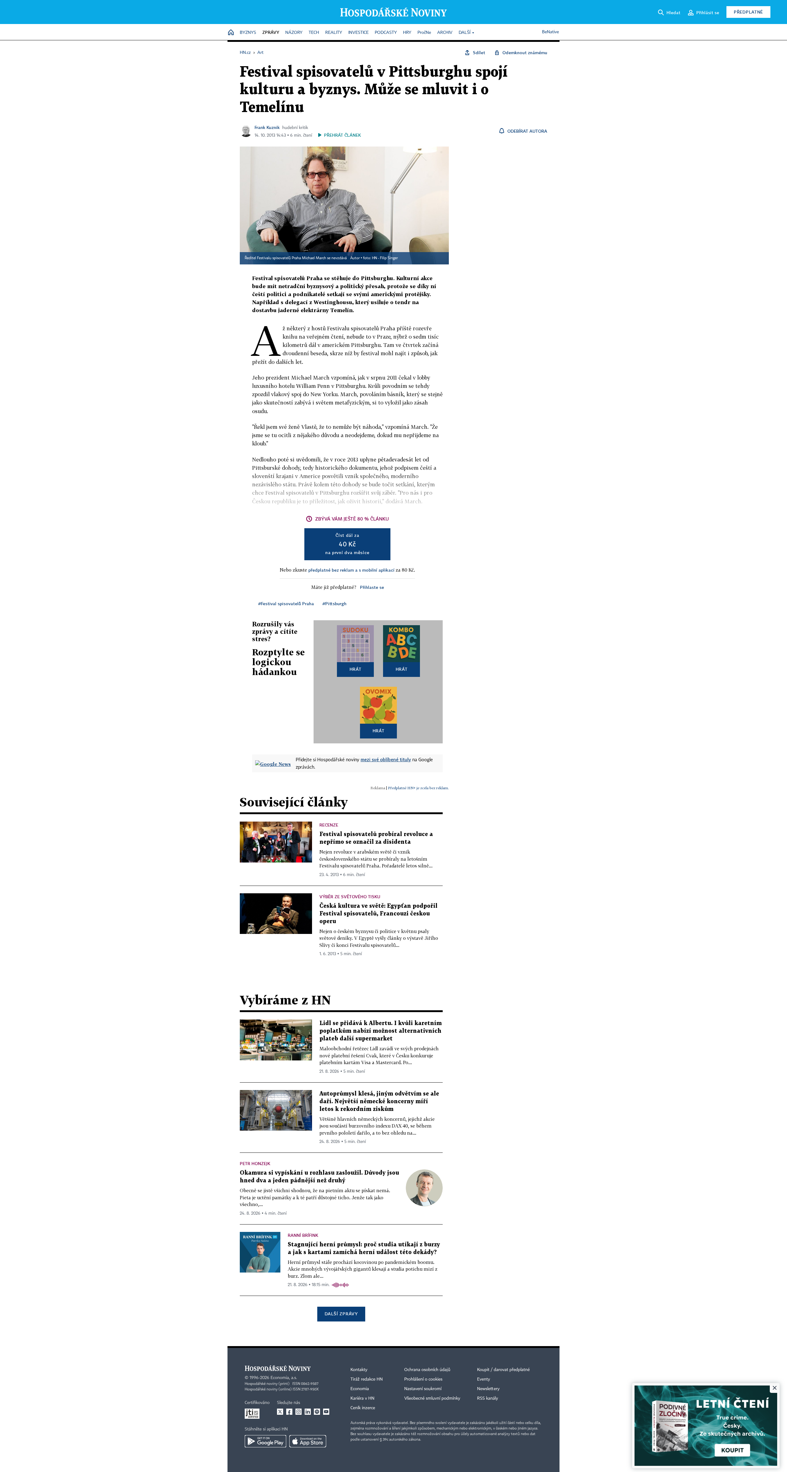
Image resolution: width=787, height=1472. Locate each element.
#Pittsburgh (334, 603)
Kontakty (358, 1370)
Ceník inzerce (362, 1408)
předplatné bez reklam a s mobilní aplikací (351, 570)
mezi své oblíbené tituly (386, 759)
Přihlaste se (372, 587)
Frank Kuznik (267, 127)
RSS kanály (487, 1398)
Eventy (483, 1379)
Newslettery (488, 1389)
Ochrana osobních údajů (427, 1370)
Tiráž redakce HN (366, 1379)
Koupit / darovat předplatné (503, 1370)
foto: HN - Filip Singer (380, 258)
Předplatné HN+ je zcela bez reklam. (418, 788)
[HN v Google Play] (265, 1441)
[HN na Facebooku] (289, 1412)
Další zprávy (341, 1313)
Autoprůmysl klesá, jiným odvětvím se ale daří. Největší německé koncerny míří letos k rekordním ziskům (379, 1101)
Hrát (356, 669)
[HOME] (231, 32)
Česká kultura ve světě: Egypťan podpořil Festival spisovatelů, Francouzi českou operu (378, 913)
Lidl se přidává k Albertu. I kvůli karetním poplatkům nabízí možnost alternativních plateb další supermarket (380, 1031)
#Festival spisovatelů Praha (286, 603)
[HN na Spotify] (317, 1412)
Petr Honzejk (255, 1163)
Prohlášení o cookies (423, 1379)
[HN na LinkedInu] (308, 1412)
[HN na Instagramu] (298, 1412)
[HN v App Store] (307, 1441)
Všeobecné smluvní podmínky (432, 1398)
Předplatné (748, 11)
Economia (359, 1389)
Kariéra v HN (362, 1398)
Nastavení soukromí (422, 1389)
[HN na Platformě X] (280, 1412)
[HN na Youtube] (326, 1412)
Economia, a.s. (284, 1378)
